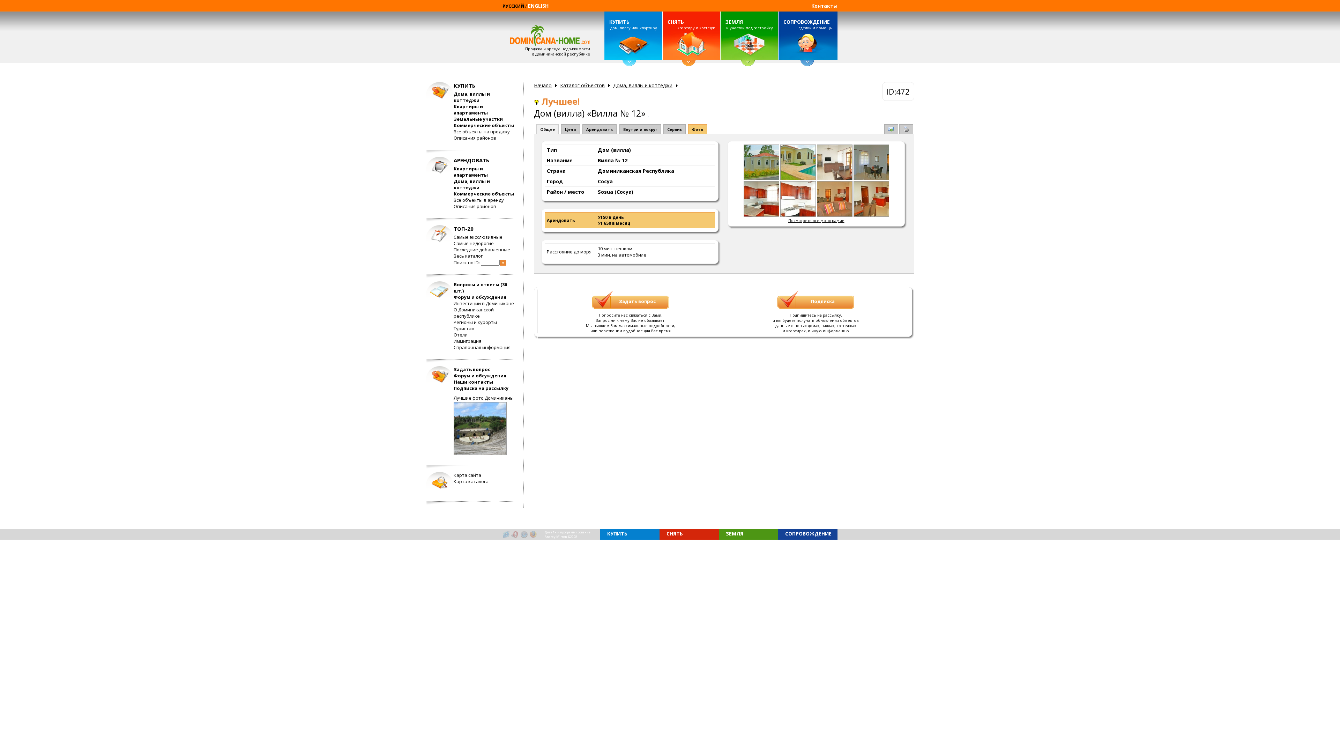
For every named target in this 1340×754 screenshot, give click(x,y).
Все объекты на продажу (482, 131)
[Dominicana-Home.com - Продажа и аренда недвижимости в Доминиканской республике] (761, 178)
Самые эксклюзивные (478, 237)
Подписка (823, 301)
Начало (543, 85)
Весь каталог (468, 256)
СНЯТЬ (676, 22)
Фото (697, 129)
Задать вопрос (472, 369)
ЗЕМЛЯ (734, 22)
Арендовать (599, 129)
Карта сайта (467, 475)
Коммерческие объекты (484, 125)
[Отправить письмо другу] (891, 130)
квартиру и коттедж (691, 24)
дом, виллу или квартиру (633, 24)
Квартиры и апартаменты (471, 109)
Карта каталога (471, 481)
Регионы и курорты (475, 322)
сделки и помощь (807, 24)
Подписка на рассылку (481, 388)
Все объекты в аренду (479, 200)
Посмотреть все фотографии (816, 220)
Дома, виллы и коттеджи (472, 97)
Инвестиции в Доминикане (484, 303)
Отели (461, 335)
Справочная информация (482, 347)
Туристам (464, 328)
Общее (547, 129)
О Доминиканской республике (474, 312)
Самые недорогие (474, 243)
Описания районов (475, 138)
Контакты (824, 5)
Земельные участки (478, 119)
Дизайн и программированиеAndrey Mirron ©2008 (567, 534)
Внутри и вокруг (640, 129)
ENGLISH (538, 5)
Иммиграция (467, 341)
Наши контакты (473, 382)
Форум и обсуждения (480, 297)
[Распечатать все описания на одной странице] (906, 130)
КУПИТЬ (619, 22)
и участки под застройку (749, 24)
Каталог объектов (582, 85)
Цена (570, 129)
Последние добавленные (482, 249)
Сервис (674, 129)
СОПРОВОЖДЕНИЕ (806, 22)
